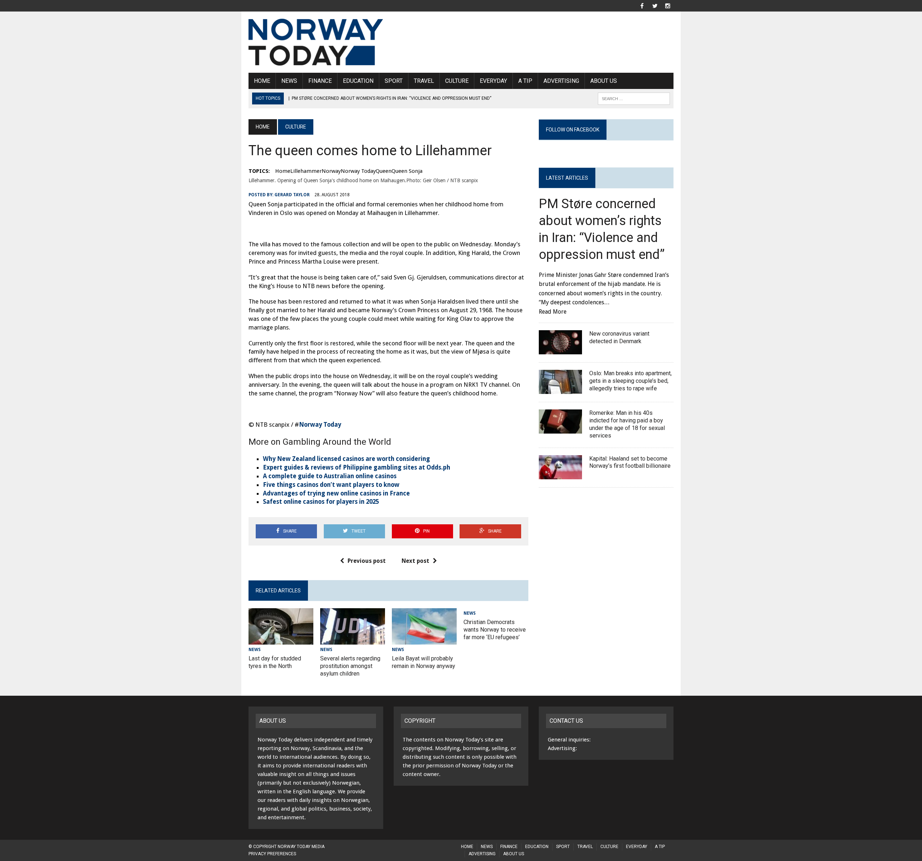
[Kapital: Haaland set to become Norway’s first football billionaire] (560, 474)
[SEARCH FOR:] (634, 98)
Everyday (493, 80)
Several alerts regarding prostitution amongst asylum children (350, 666)
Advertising (561, 80)
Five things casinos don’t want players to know (331, 484)
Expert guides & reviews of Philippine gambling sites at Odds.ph (356, 467)
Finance (320, 80)
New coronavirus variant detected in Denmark (619, 337)
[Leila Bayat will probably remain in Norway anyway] (424, 639)
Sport (394, 80)
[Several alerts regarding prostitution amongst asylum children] (352, 639)
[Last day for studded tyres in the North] (281, 639)
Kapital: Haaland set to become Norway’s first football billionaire (630, 462)
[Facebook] (642, 5)
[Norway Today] (316, 42)
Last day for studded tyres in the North (275, 662)
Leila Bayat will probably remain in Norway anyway (423, 662)
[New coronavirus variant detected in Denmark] (560, 349)
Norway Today (320, 424)
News (289, 80)
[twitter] (655, 5)
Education (358, 80)
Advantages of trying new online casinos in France (336, 493)
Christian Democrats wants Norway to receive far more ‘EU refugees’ (495, 630)
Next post (415, 560)
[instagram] (667, 5)
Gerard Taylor (292, 194)
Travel (424, 80)
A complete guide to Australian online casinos (330, 476)
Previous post (367, 560)
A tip (525, 80)
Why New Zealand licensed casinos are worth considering (346, 458)
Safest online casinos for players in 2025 (321, 501)
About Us (603, 80)
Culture (457, 80)
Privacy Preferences (272, 853)
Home (262, 80)
